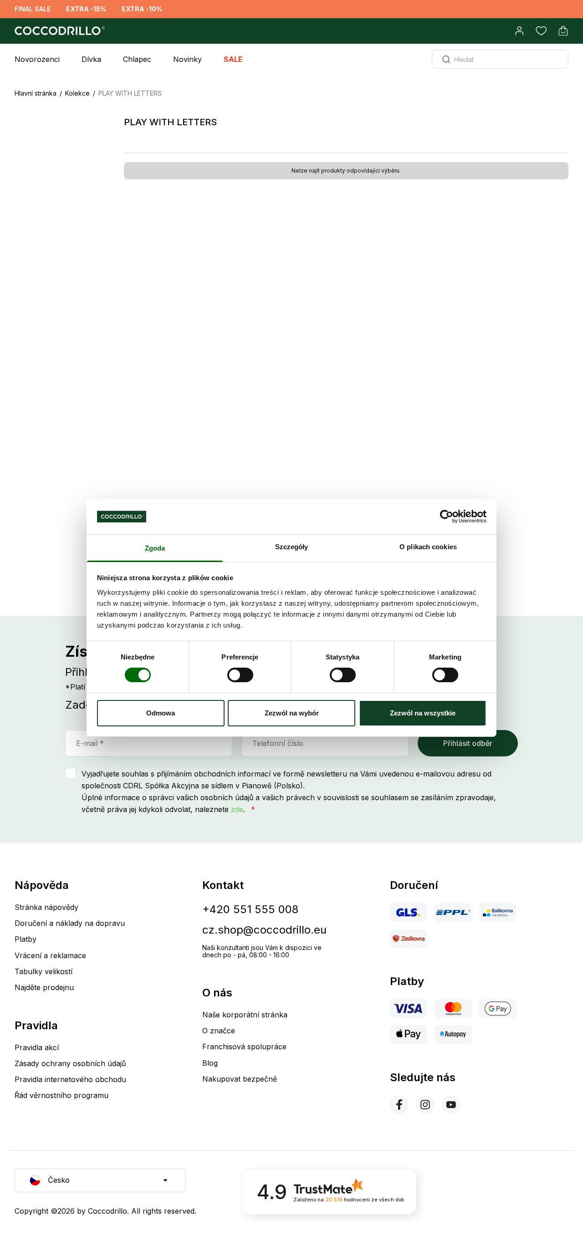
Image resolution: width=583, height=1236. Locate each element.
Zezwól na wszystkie (422, 713)
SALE (233, 59)
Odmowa (160, 713)
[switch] (240, 675)
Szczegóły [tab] (291, 547)
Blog (210, 1062)
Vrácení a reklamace (50, 955)
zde (237, 809)
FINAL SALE (33, 9)
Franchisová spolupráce (244, 1046)
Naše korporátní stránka (244, 1014)
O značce (218, 1030)
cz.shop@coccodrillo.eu (264, 929)
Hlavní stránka (35, 93)
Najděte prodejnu (44, 987)
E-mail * (90, 743)
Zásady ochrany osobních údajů (70, 1063)
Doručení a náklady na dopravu (70, 923)
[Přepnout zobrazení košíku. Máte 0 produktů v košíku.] (562, 31)
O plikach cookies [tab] (428, 547)
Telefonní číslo (277, 743)
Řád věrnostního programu (61, 1095)
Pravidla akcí (37, 1047)
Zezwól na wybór (292, 713)
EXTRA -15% (86, 9)
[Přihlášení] (519, 31)
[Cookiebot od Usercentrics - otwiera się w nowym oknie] (446, 516)
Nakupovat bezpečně (239, 1078)
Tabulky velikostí (43, 971)
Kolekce (77, 93)
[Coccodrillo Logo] (58, 31)
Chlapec (137, 59)
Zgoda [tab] (155, 548)
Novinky (187, 59)
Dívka (91, 59)
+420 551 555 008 (250, 909)
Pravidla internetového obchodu (70, 1079)
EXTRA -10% (142, 9)
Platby (25, 939)
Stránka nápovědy (46, 907)
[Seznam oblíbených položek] (541, 31)
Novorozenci (37, 59)
